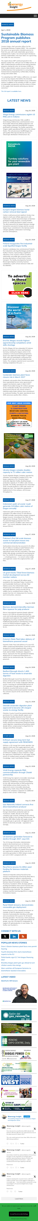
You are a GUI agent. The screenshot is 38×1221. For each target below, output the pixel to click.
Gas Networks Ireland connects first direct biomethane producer (18, 805)
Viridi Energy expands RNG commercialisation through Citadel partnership (17, 772)
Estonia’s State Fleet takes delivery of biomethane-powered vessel (18, 640)
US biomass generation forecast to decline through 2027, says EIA (17, 837)
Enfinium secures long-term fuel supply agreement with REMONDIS (18, 741)
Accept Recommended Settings (19, 1214)
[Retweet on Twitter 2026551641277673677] (12, 1191)
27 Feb (9, 1128)
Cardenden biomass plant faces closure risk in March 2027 (16, 376)
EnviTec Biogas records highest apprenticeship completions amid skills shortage (17, 342)
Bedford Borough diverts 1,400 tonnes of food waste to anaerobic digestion (17, 673)
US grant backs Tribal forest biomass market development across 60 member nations (18, 574)
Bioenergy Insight (13, 1126)
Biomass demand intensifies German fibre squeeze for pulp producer (18, 608)
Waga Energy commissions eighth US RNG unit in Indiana (19, 115)
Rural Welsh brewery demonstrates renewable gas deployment (18, 906)
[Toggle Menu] (35, 16)
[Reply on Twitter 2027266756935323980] (8, 1143)
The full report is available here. (11, 91)
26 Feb (9, 1152)
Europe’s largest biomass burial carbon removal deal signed (16, 210)
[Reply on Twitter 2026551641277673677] (8, 1191)
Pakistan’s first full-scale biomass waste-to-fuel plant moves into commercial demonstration (17, 540)
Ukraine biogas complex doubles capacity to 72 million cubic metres (17, 471)
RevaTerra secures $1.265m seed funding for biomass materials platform (17, 869)
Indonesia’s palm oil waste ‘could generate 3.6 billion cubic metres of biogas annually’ (18, 506)
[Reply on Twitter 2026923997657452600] (8, 1167)
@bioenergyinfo (26, 1126)
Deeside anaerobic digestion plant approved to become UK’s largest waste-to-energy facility (17, 707)
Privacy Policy (23, 1218)
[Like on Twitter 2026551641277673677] (16, 1191)
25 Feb (9, 1176)
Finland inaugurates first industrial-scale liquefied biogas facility (18, 244)
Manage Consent (15, 1218)
